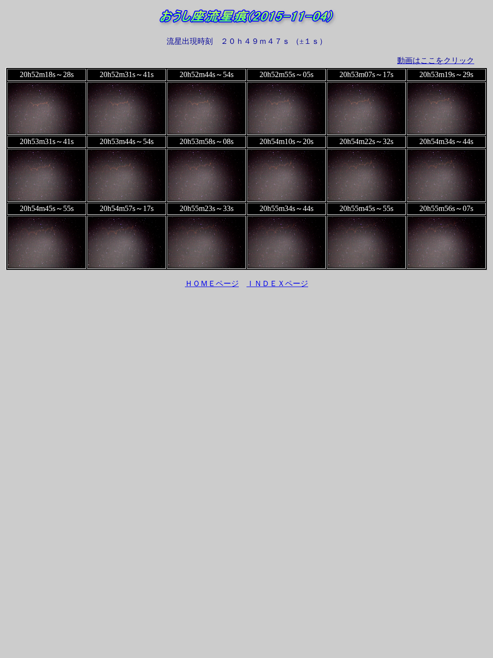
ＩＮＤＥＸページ (277, 283)
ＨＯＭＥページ (212, 283)
